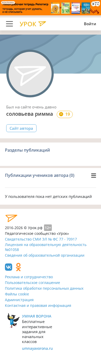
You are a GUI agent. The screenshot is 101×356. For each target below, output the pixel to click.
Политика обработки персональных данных (44, 288)
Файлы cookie (17, 294)
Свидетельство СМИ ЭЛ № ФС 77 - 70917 (41, 239)
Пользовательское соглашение (32, 282)
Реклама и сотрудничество (29, 276)
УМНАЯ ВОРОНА (36, 316)
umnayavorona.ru (37, 348)
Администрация (19, 299)
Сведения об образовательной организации (44, 255)
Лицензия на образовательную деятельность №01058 (45, 247)
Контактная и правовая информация (38, 305)
